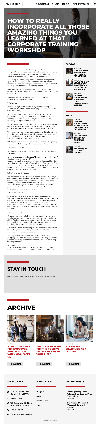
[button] (15, 364)
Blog (65, 4)
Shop (55, 4)
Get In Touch (81, 4)
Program (42, 4)
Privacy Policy (46, 420)
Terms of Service (53, 420)
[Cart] (94, 3)
